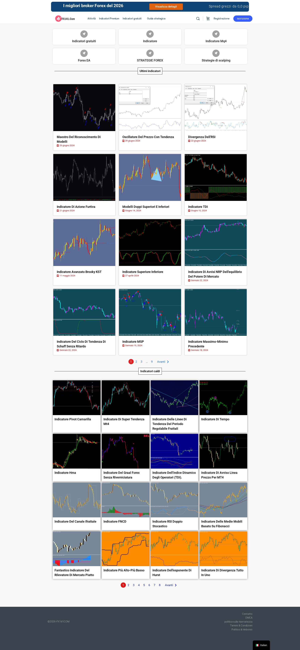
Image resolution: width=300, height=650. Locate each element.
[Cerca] (197, 18)
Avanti (161, 361)
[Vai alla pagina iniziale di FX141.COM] (65, 18)
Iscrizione (243, 18)
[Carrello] (208, 18)
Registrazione (222, 18)
